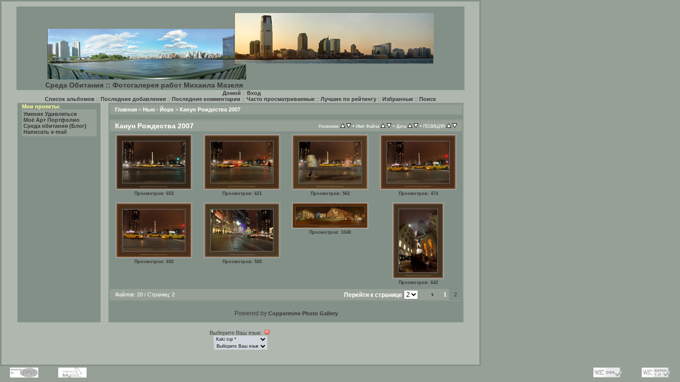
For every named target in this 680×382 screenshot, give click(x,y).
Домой (232, 93)
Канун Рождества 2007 (210, 109)
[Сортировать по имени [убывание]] (389, 126)
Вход (254, 93)
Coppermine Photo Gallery (303, 313)
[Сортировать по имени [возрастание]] (383, 126)
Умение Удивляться (50, 114)
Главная (126, 109)
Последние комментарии (206, 99)
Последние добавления (133, 99)
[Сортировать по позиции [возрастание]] (449, 126)
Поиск (427, 99)
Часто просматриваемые (280, 99)
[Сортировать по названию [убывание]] (348, 126)
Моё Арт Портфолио (51, 120)
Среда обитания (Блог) (55, 126)
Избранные (397, 99)
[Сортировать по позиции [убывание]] (455, 126)
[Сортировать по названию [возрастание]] (342, 126)
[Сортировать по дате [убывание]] (416, 126)
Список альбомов (70, 99)
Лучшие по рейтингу (348, 99)
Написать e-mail (45, 132)
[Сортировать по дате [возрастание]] (410, 126)
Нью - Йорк (158, 109)
